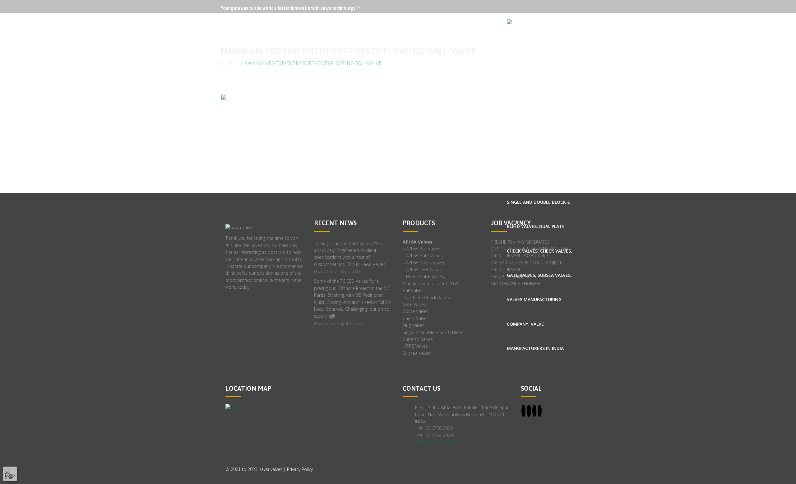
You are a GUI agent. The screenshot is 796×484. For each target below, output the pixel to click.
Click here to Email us (436, 442)
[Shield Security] (10, 474)
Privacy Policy (300, 469)
